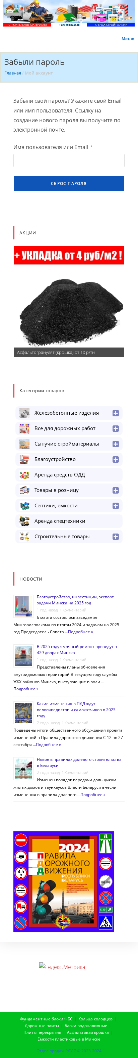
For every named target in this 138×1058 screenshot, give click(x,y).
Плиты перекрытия (42, 1032)
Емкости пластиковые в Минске (69, 1039)
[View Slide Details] (69, 301)
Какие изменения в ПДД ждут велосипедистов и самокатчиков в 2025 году (76, 710)
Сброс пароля (69, 183)
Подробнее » (80, 632)
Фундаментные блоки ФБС (46, 1019)
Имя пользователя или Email (52, 147)
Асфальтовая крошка (88, 1032)
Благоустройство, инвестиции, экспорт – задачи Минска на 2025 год (77, 600)
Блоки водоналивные (86, 1025)
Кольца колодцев (95, 1019)
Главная (12, 73)
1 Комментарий (73, 609)
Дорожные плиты (42, 1025)
